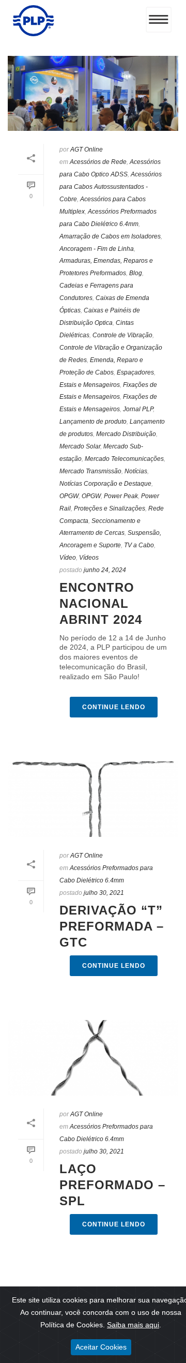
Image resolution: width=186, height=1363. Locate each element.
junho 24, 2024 (105, 570)
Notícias (136, 471)
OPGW (69, 496)
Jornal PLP (138, 409)
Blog (135, 273)
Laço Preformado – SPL (112, 1185)
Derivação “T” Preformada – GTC (111, 926)
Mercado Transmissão (90, 471)
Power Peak (121, 496)
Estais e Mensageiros (89, 384)
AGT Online (86, 149)
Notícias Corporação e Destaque (105, 483)
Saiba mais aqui (133, 1325)
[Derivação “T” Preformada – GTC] (93, 799)
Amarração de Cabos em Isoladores (110, 236)
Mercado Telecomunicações (124, 458)
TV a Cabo (139, 545)
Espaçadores (135, 372)
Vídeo (67, 557)
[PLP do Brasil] (33, 33)
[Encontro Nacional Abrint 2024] (93, 93)
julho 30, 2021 (104, 892)
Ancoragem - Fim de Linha (96, 248)
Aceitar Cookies (101, 1347)
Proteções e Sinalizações (109, 508)
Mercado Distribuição (126, 434)
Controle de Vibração (122, 335)
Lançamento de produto (93, 421)
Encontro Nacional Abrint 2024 (100, 603)
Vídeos (89, 557)
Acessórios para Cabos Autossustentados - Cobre (110, 187)
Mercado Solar (79, 446)
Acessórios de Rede (98, 162)
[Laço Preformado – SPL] (93, 1058)
